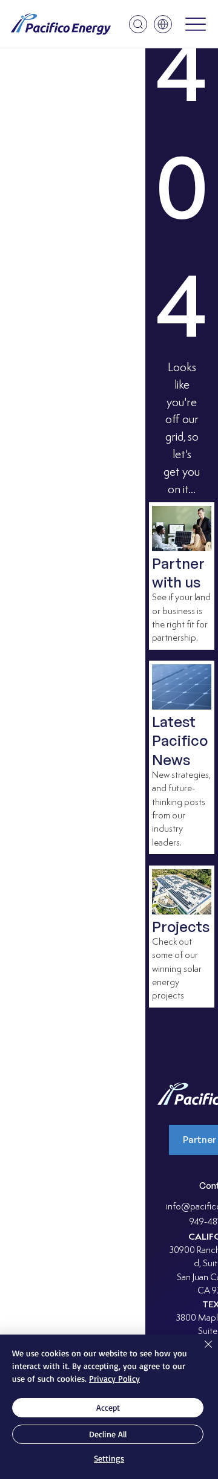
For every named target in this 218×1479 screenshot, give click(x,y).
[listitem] (181, 576)
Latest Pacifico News (180, 740)
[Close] (201, 1351)
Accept (108, 1407)
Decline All (108, 1434)
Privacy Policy (114, 1378)
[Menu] (195, 24)
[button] (138, 24)
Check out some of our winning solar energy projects (177, 970)
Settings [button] (109, 1458)
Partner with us (178, 572)
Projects (181, 926)
